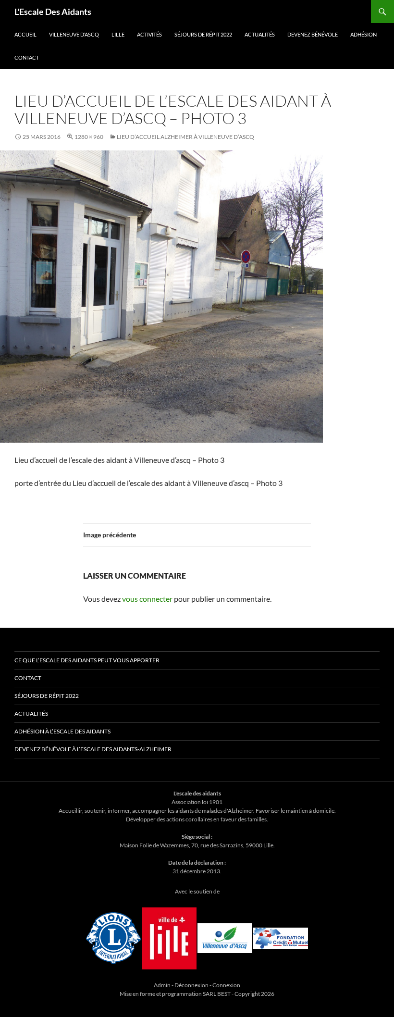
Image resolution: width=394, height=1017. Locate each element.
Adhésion (363, 34)
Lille (117, 34)
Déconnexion (191, 985)
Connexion (226, 985)
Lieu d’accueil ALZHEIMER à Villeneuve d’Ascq (185, 136)
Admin (162, 985)
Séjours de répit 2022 (203, 34)
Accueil (25, 34)
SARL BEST (217, 993)
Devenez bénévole (312, 34)
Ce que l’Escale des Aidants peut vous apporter (87, 660)
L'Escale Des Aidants (52, 11)
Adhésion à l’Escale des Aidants (62, 731)
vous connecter (147, 598)
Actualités (260, 34)
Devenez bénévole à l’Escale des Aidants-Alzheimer (93, 749)
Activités (149, 34)
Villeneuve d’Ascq (74, 34)
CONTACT (26, 57)
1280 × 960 (88, 136)
